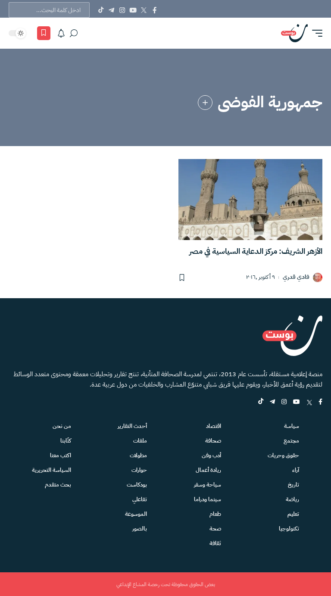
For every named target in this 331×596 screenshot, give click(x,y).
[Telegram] (111, 10)
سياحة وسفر (207, 485)
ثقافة (215, 543)
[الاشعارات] (61, 33)
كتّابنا (65, 441)
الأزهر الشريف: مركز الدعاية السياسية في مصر (255, 251)
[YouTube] (133, 10)
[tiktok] (260, 402)
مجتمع (291, 441)
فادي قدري (296, 277)
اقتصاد (213, 426)
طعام (215, 514)
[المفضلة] (44, 33)
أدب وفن (211, 455)
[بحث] (74, 33)
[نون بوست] (294, 33)
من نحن (62, 426)
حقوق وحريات (283, 455)
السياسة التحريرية (51, 470)
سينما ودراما (207, 499)
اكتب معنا (60, 455)
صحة (215, 528)
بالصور (139, 528)
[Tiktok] (100, 10)
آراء (295, 470)
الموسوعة (136, 514)
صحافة (213, 441)
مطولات (138, 455)
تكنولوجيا (289, 528)
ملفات (140, 441)
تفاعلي (139, 499)
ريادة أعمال (208, 470)
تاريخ (293, 485)
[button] (315, 33)
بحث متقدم (58, 485)
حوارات (139, 470)
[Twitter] (143, 10)
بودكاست (137, 485)
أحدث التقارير (132, 426)
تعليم (293, 514)
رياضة (292, 499)
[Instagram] (122, 10)
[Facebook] (154, 10)
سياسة (291, 426)
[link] (205, 102)
